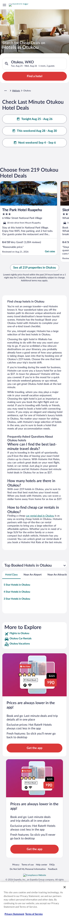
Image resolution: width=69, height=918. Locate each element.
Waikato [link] (16, 91)
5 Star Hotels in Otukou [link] (17, 585)
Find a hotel (34, 76)
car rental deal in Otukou (40, 516)
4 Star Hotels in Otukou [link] (17, 592)
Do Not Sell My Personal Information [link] (28, 869)
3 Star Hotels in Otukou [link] (17, 599)
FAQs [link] (52, 864)
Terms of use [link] (28, 864)
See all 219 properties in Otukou (34, 267)
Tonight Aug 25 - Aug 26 (36, 119)
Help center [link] (41, 864)
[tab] (11, 575)
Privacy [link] (15, 864)
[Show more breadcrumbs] (5, 90)
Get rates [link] (50, 251)
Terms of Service (34, 914)
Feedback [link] (52, 869)
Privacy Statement (14, 914)
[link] (34, 634)
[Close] (65, 887)
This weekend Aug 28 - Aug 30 (37, 130)
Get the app (34, 748)
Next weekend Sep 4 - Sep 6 (37, 142)
